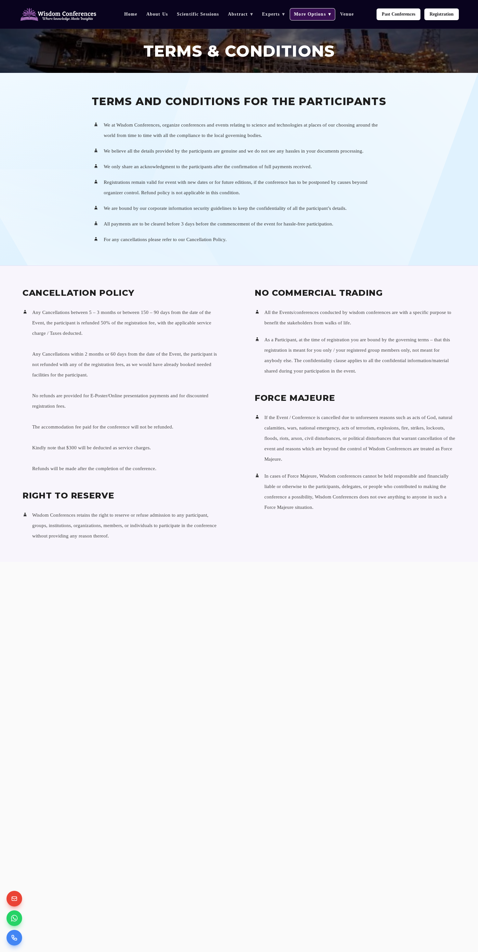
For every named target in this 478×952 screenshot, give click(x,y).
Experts (273, 14)
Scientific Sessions (198, 14)
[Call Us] (14, 937)
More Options (312, 14)
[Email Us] (14, 898)
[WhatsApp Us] (14, 918)
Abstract (240, 14)
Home (130, 14)
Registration (442, 14)
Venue (347, 14)
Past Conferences (398, 14)
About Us (157, 14)
